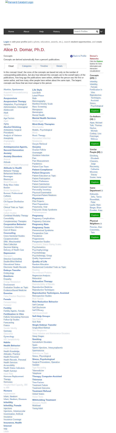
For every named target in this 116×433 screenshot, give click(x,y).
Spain (34, 345)
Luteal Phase (38, 95)
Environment (9, 285)
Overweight (37, 153)
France (7, 325)
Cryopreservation (11, 239)
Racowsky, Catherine (94, 167)
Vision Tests (37, 397)
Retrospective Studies (42, 296)
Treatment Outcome (41, 388)
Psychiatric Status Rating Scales (46, 244)
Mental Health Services (44, 118)
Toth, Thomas (96, 125)
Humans (8, 390)
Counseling (10, 233)
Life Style (37, 90)
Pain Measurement (40, 161)
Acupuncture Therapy (15, 101)
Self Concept (38, 304)
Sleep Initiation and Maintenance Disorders (51, 333)
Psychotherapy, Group (42, 256)
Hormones (8, 382)
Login (6, 42)
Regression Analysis (41, 275)
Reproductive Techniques (43, 290)
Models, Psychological (42, 130)
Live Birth (36, 93)
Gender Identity (10, 328)
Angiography (9, 141)
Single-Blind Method (41, 328)
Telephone (36, 373)
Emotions (8, 276)
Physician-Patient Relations (44, 195)
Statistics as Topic (40, 353)
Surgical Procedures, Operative (46, 362)
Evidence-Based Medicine (15, 290)
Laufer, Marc (95, 205)
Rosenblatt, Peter (95, 200)
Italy (5, 429)
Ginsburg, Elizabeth (94, 157)
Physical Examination (41, 192)
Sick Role (36, 322)
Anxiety (7, 153)
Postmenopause (39, 212)
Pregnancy (37, 215)
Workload (36, 405)
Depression (9, 253)
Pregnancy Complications (43, 218)
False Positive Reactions (15, 296)
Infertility (8, 402)
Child (6, 204)
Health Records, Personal (15, 360)
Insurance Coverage (12, 419)
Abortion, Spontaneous (14, 89)
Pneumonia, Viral (39, 207)
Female (7, 299)
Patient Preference (40, 181)
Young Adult (37, 408)
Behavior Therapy (11, 171)
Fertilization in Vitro (14, 314)
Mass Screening (39, 107)
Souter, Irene (95, 177)
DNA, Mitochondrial (12, 242)
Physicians (38, 198)
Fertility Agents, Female (14, 311)
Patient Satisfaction (41, 184)
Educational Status (12, 264)
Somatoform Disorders (42, 342)
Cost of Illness (10, 230)
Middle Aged (37, 121)
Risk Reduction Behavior (45, 301)
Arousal (7, 159)
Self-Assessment (39, 313)
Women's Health (39, 403)
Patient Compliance (42, 169)
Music (35, 132)
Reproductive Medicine (42, 287)
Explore (95, 110)
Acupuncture (10, 98)
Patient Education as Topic (44, 176)
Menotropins (37, 112)
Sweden (35, 365)
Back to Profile (79, 56)
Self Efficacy (38, 310)
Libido (6, 431)
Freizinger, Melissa (94, 137)
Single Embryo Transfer (44, 325)
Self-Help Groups (41, 316)
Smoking (36, 339)
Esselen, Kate (96, 210)
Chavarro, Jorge (94, 162)
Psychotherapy (38, 253)
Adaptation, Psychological (15, 104)
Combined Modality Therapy (16, 215)
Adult (6, 113)
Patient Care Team (40, 167)
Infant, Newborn (10, 396)
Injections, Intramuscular (14, 411)
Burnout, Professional (13, 193)
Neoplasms (37, 141)
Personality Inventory (41, 190)
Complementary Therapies (15, 221)
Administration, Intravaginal (15, 107)
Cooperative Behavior (15, 224)
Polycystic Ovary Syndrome (44, 210)
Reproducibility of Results (43, 284)
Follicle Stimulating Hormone (16, 317)
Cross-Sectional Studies (14, 236)
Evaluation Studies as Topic (16, 287)
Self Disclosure (39, 307)
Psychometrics (38, 247)
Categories (27, 66)
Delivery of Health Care (14, 250)
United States (38, 394)
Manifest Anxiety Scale (42, 104)
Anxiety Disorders (13, 156)
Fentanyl (7, 305)
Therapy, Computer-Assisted (47, 376)
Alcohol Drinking (12, 127)
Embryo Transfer (12, 270)
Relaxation (37, 278)
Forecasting (9, 322)
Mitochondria (38, 127)
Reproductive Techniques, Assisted (50, 293)
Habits (7, 342)
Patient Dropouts (41, 173)
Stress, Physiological (41, 356)
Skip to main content (12, 3)
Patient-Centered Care (42, 187)
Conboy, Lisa (95, 133)
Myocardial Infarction (41, 138)
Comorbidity (9, 218)
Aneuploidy (8, 138)
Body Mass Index (11, 185)
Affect (6, 115)
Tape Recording (39, 368)
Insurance (8, 417)
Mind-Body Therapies (43, 124)
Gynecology (9, 336)
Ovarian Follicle (39, 150)
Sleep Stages (38, 336)
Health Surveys (10, 371)
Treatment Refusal (41, 391)
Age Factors (9, 118)
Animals (7, 144)
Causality (8, 199)
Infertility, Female (12, 405)
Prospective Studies (41, 242)
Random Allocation (40, 264)
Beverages (8, 176)
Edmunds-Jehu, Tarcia (96, 195)
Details (59, 66)
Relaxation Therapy (42, 281)
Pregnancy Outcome (41, 221)
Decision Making (11, 247)
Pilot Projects (38, 201)
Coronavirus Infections (13, 227)
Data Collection (10, 244)
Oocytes (36, 147)
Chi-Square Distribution (14, 201)
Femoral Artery (10, 302)
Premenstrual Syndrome (42, 230)
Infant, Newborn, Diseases (15, 399)
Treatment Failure (40, 385)
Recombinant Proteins (42, 273)
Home (11, 31)
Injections (8, 408)
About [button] (26, 31)
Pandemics (37, 164)
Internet (8, 426)
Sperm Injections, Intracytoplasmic (47, 348)
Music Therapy (38, 135)
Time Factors (38, 382)
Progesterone (38, 239)
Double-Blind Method (13, 261)
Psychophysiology (40, 250)
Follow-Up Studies (11, 320)
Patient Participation (41, 178)
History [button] (56, 31)
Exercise (8, 293)
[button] (101, 32)
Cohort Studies (10, 213)
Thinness (37, 379)
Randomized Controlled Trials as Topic (49, 267)
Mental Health (38, 115)
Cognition (8, 210)
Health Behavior (12, 345)
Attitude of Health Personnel (16, 165)
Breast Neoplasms (12, 190)
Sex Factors (37, 319)
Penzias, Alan (96, 227)
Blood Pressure (10, 182)
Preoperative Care (40, 233)
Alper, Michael (96, 123)
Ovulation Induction (40, 155)
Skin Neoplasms (39, 330)
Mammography (38, 101)
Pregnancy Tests (41, 227)
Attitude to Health (13, 168)
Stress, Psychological (43, 359)
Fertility (7, 308)
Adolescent (8, 110)
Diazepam (8, 256)
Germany (8, 331)
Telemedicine (38, 370)
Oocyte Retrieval (39, 144)
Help (41, 31)
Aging (6, 124)
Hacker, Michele (94, 129)
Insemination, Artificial (13, 414)
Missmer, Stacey (94, 173)
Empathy (7, 279)
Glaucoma (8, 334)
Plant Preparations (40, 204)
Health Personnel (11, 357)
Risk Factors (38, 299)
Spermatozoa (38, 350)
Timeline (44, 66)
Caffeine (7, 196)
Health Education (11, 348)
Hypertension (9, 393)
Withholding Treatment (44, 400)
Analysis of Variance (13, 135)
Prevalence (37, 236)
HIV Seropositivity (11, 339)
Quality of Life (39, 261)
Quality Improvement (41, 258)
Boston (7, 187)
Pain (34, 158)
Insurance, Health (13, 422)
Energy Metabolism (12, 282)
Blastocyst (8, 179)
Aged (6, 121)
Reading (35, 270)
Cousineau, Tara (95, 231)
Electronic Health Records (15, 267)
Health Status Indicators (14, 368)
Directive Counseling (13, 259)
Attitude (7, 162)
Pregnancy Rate (40, 224)
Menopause (37, 109)
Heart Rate (8, 374)
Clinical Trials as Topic (13, 207)
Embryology (9, 273)
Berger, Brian (95, 207)
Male (34, 98)
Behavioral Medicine (12, 173)
